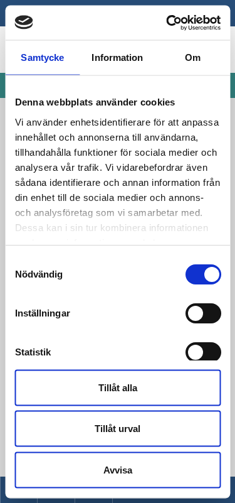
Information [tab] (117, 57)
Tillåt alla (117, 387)
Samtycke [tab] (42, 57)
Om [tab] (193, 57)
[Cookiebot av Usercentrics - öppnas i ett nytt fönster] (167, 22)
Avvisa (117, 469)
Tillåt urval (117, 428)
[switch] (203, 313)
